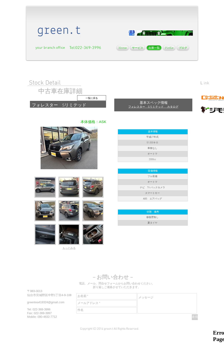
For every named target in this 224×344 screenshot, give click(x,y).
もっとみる (69, 248)
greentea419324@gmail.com (45, 302)
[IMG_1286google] (131, 33)
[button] (137, 47)
